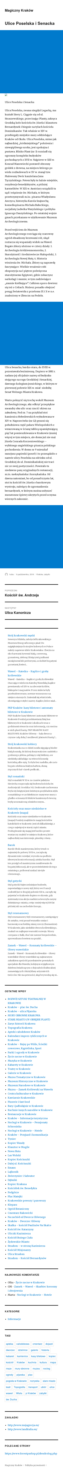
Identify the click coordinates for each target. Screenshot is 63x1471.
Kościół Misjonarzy (19, 1249)
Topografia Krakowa (20, 1027)
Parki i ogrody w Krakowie (23, 1052)
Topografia (19, 1387)
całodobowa (22, 1343)
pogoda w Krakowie (16, 1381)
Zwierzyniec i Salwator (21, 1175)
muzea (36, 1368)
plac (30, 1374)
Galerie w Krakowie (19, 1073)
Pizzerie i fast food (19, 1101)
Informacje (14, 1319)
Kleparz (12, 1204)
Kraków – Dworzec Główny (24, 1221)
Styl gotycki (15, 880)
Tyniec (12, 1138)
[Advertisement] (31, 61)
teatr (8, 1387)
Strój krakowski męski (21, 635)
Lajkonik (13, 1171)
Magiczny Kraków (19, 10)
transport (33, 1387)
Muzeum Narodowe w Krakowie (26, 1085)
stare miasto (49, 1381)
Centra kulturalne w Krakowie (26, 1093)
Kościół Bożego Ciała (20, 1237)
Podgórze (13, 1192)
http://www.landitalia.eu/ (22, 1429)
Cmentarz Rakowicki (20, 1212)
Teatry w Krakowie (19, 1068)
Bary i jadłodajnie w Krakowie (25, 1105)
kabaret (10, 1356)
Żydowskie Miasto (18, 1241)
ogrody (9, 1374)
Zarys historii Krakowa (21, 1023)
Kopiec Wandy (16, 1142)
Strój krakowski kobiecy (22, 744)
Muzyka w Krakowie (20, 1060)
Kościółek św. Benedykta (22, 1188)
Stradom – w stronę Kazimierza (26, 1245)
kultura (43, 1362)
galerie (34, 1350)
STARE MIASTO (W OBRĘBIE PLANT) (29, 1019)
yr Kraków (30, 1393)
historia (45, 1350)
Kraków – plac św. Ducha (23, 1007)
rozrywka (34, 1381)
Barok (11, 845)
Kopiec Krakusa (17, 1184)
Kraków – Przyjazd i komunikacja (28, 1134)
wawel (9, 1393)
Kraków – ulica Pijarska (22, 1011)
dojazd (49, 1343)
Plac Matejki (15, 1196)
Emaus (12, 1167)
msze (9, 1368)
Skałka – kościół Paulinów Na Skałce (29, 1225)
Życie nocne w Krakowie (22, 1056)
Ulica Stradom (16, 1254)
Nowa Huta (14, 1151)
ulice (52, 1387)
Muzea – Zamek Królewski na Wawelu (30, 1089)
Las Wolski (14, 1155)
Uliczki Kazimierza (19, 1233)
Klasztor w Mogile (18, 1147)
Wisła (19, 1393)
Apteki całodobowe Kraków (24, 1031)
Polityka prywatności (35, 1465)
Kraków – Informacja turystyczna (28, 1118)
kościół (9, 1362)
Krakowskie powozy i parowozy (27, 1200)
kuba (12, 574)
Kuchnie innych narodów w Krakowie (30, 1110)
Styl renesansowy (18, 913)
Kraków (39, 574)
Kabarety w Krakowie (20, 1064)
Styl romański (16, 776)
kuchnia (32, 1362)
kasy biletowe (38, 1356)
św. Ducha (11, 1399)
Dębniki (12, 1180)
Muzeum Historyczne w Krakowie (28, 1081)
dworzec (10, 1350)
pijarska (21, 1374)
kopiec (52, 1356)
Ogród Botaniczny (18, 1208)
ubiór (43, 1387)
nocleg (46, 1368)
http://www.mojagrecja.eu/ (23, 1425)
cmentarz (37, 1343)
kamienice (22, 1356)
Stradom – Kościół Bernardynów (27, 1258)
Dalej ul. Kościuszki (19, 1163)
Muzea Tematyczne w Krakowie (26, 1077)
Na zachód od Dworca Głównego (27, 1217)
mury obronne (22, 1368)
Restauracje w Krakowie (22, 1114)
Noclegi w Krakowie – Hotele (25, 1130)
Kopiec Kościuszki (19, 1159)
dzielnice (23, 1350)
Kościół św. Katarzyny (21, 1229)
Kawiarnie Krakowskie (21, 1097)
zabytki (47, 574)
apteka (9, 1343)
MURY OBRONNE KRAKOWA (24, 1015)
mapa (53, 1362)
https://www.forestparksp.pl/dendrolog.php (31, 1453)
